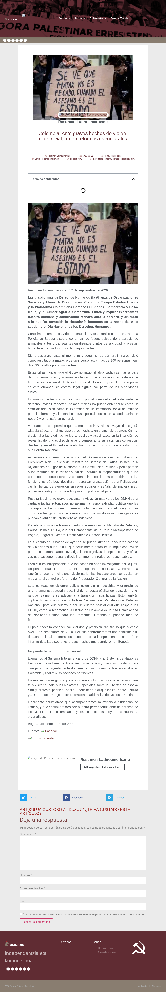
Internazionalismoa (50, 159)
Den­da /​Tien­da (120, 18)
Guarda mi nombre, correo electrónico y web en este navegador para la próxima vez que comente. (83, 914)
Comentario (28, 834)
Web (22, 901)
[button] (133, 179)
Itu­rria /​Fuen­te (43, 738)
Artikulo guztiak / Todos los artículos (103, 767)
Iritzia (78, 18)
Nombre (26, 875)
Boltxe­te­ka (96, 18)
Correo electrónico (32, 888)
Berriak (62, 18)
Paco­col (51, 731)
